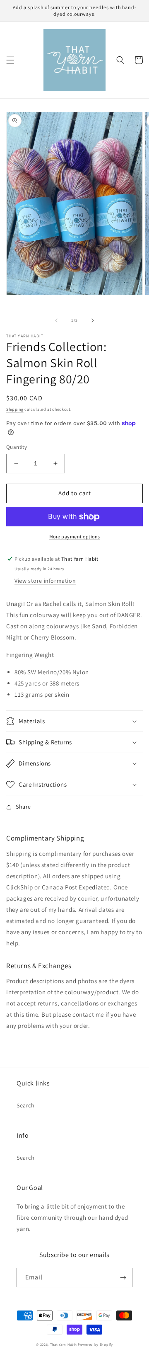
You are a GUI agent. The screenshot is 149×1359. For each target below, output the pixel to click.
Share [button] (23, 806)
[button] (10, 60)
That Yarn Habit (63, 1344)
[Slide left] (56, 320)
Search (26, 1105)
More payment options (74, 536)
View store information (45, 580)
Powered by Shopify (95, 1344)
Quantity (16, 447)
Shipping (15, 409)
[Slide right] (93, 320)
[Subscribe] (123, 1277)
